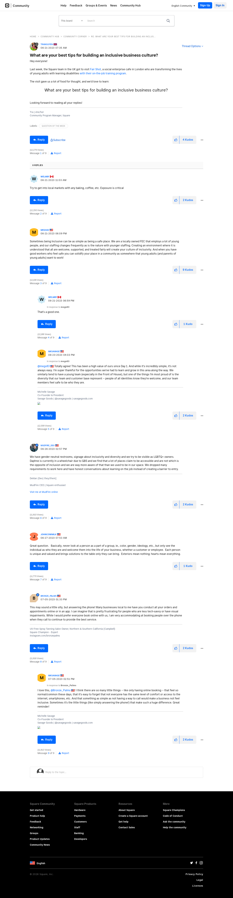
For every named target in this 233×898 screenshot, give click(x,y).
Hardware (79, 810)
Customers (80, 821)
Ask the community (174, 821)
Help (64, 5)
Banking (79, 833)
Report (57, 153)
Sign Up (205, 5)
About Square (127, 810)
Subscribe (59, 140)
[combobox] (129, 20)
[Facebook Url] (196, 863)
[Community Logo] (8, 5)
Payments (79, 816)
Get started (36, 810)
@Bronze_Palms (60, 690)
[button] (175, 140)
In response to (58, 307)
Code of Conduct (173, 816)
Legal (199, 880)
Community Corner (75, 36)
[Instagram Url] (201, 863)
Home (33, 36)
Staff (77, 827)
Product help (37, 816)
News (113, 5)
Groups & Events (96, 5)
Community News (40, 844)
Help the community (174, 827)
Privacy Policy (194, 874)
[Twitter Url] (191, 863)
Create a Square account (133, 816)
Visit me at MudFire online (44, 492)
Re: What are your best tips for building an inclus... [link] (123, 36)
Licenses (197, 885)
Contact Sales (127, 827)
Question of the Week (53, 126)
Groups (34, 833)
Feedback (76, 5)
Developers (80, 839)
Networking (36, 827)
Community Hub (130, 5)
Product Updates (40, 839)
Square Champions (174, 810)
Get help (123, 821)
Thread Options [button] (191, 46)
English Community (182, 5)
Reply (41, 139)
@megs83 (44, 366)
